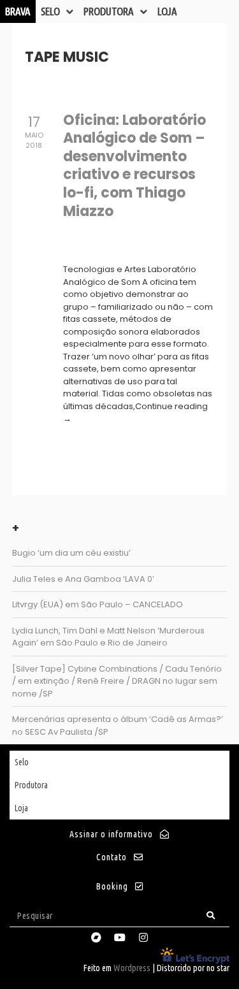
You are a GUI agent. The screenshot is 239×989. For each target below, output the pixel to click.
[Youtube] (120, 937)
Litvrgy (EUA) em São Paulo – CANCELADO (97, 604)
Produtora (108, 11)
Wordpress (131, 968)
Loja (167, 11)
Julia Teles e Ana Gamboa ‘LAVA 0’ (83, 579)
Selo (50, 11)
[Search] (210, 915)
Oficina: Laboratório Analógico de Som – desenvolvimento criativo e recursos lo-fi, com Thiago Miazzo (134, 165)
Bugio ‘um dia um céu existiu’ (71, 553)
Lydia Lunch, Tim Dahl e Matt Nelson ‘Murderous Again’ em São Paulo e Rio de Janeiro (108, 636)
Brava (18, 11)
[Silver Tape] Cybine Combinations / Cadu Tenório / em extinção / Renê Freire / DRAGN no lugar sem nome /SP (117, 681)
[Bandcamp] (96, 937)
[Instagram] (143, 937)
